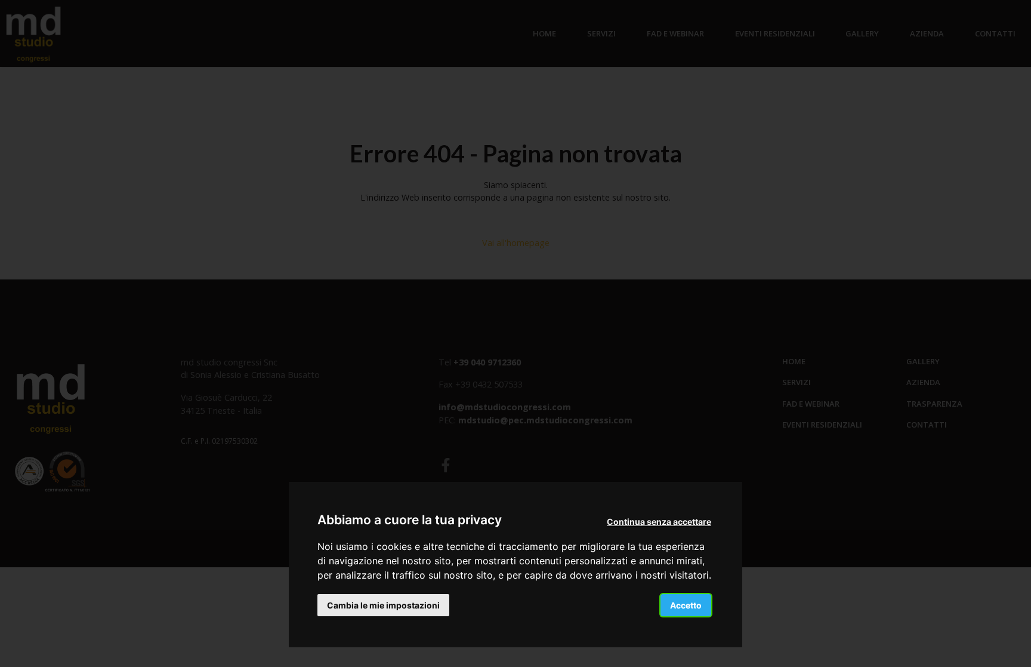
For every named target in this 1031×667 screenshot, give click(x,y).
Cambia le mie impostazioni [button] (383, 605)
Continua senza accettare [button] (659, 522)
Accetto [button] (686, 605)
